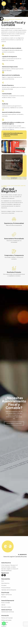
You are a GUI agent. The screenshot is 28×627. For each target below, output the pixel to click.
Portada (9, 13)
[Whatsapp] (4, 623)
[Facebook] (5, 575)
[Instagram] (2, 575)
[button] (2, 19)
